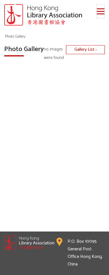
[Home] (54, 15)
